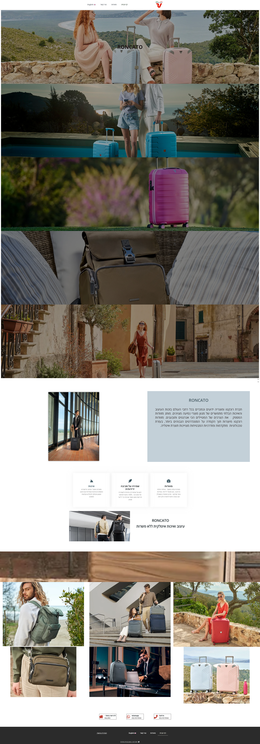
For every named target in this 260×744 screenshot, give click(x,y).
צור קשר (103, 4)
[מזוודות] (168, 481)
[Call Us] (156, 716)
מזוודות (114, 4)
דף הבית (124, 4)
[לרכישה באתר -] (101, 716)
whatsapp (135, 716)
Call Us (161, 716)
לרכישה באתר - (110, 716)
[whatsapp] (128, 716)
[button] (130, 379)
